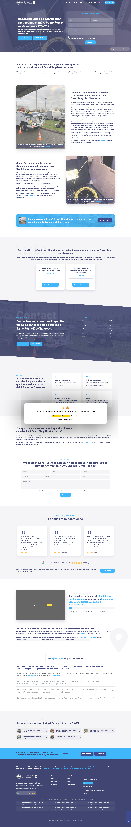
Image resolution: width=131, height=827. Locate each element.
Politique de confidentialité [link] (65, 419)
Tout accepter (56, 416)
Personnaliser (75, 416)
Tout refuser (65, 416)
